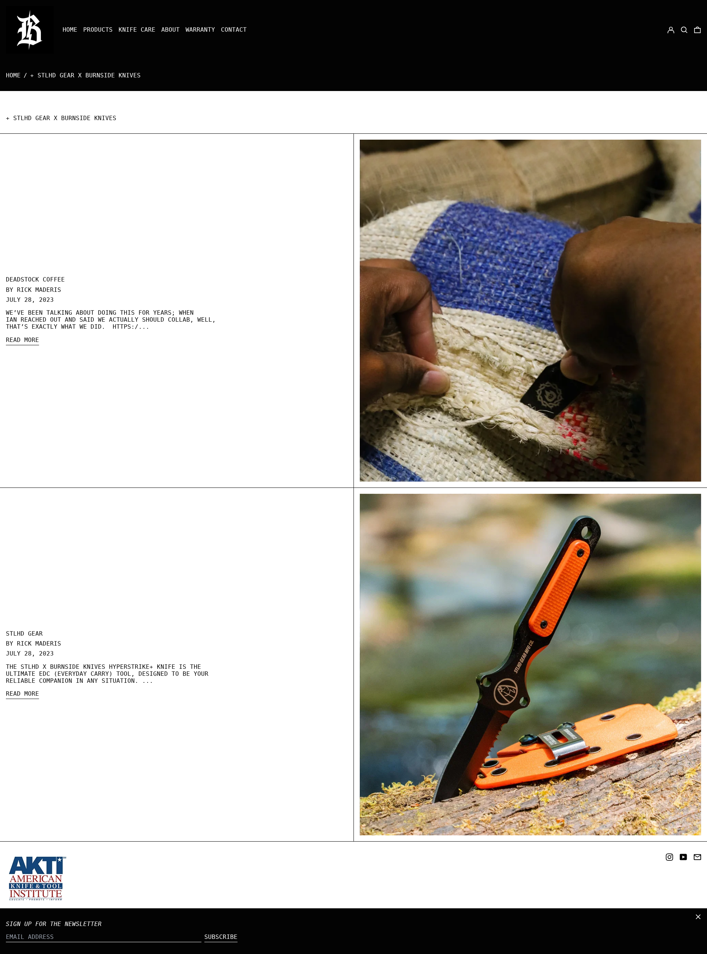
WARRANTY (200, 29)
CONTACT (234, 29)
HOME (70, 29)
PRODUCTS (98, 29)
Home (13, 75)
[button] (684, 30)
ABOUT (170, 29)
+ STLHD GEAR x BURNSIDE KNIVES (85, 75)
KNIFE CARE (137, 29)
